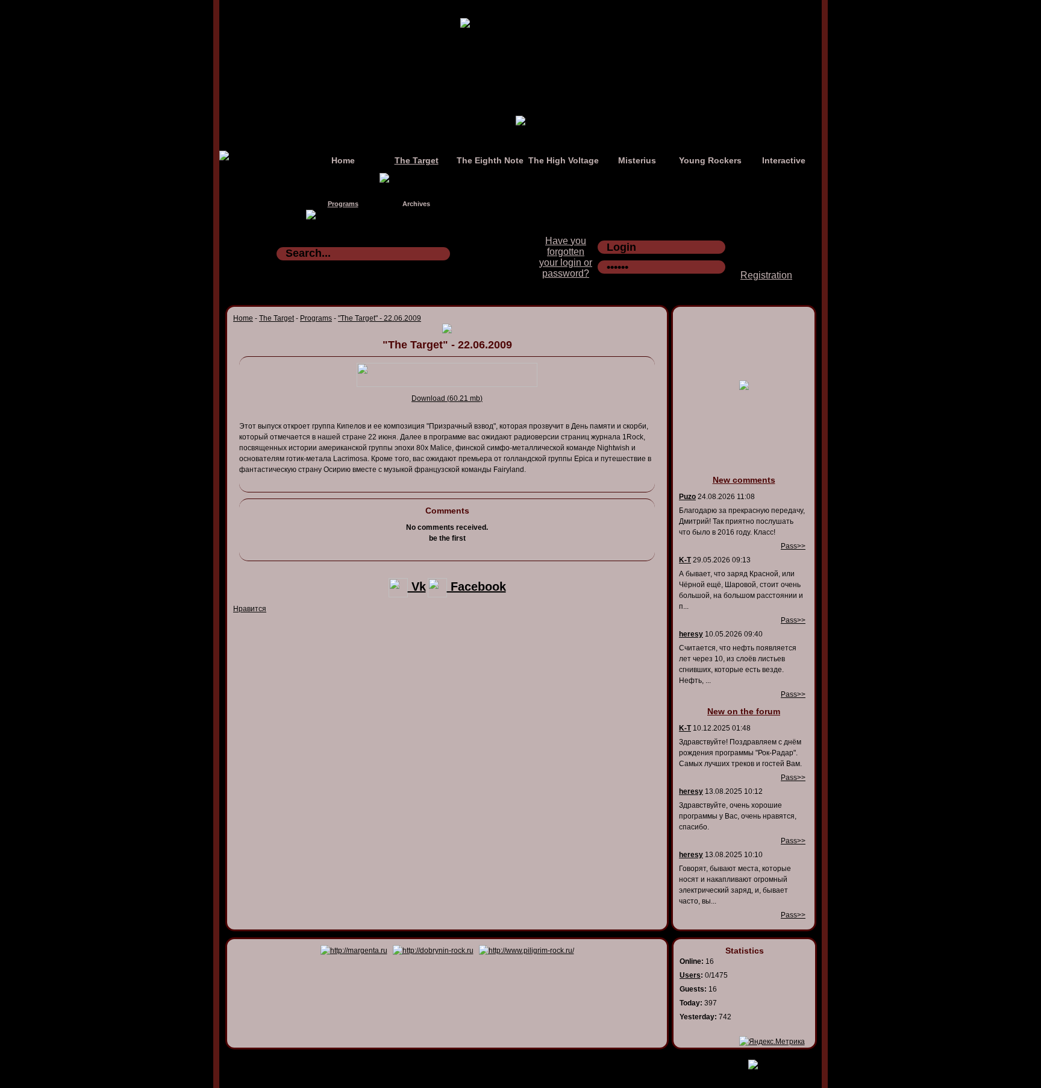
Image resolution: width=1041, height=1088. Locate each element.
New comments (744, 480)
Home (343, 160)
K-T (685, 560)
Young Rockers (710, 160)
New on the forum (743, 711)
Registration (766, 275)
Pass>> (793, 546)
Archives (416, 203)
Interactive (783, 160)
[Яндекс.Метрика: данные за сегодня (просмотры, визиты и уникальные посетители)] (772, 1041)
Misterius (637, 160)
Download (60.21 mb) (447, 398)
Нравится (249, 609)
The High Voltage (563, 160)
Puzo (687, 496)
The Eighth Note (490, 160)
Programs (343, 203)
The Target (417, 160)
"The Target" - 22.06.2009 (379, 318)
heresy (691, 634)
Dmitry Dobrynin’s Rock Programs (507, 1062)
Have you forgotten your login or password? (565, 257)
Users (690, 975)
